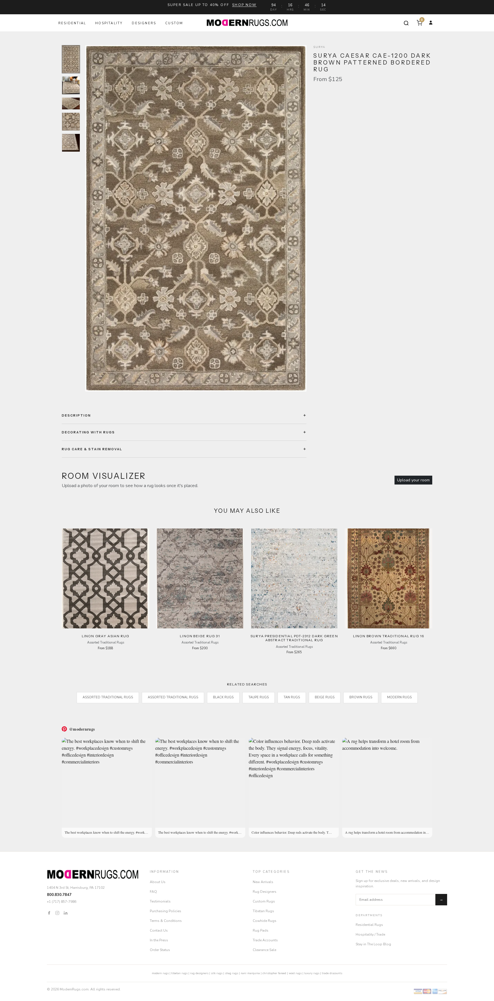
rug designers (199, 973)
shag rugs (231, 973)
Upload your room (413, 480)
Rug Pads (260, 930)
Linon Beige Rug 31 (200, 636)
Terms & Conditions (166, 920)
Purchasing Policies (165, 911)
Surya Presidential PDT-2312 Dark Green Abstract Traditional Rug (294, 638)
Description (76, 415)
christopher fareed (274, 973)
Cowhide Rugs (264, 920)
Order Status (160, 950)
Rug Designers (264, 891)
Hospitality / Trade (370, 934)
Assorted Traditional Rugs (108, 697)
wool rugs (295, 973)
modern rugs (160, 973)
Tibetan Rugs (263, 911)
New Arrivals (263, 882)
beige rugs (324, 697)
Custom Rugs (264, 901)
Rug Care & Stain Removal (92, 449)
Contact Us (159, 930)
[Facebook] (49, 912)
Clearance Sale (264, 950)
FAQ (153, 891)
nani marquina (250, 973)
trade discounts (332, 973)
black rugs (223, 697)
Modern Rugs (399, 697)
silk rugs (216, 973)
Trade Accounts (265, 940)
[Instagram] (57, 912)
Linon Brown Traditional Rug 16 (388, 636)
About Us (158, 882)
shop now (244, 5)
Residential (72, 23)
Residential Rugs (369, 924)
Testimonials (160, 901)
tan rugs (292, 697)
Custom (174, 23)
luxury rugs (311, 973)
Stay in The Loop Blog (373, 944)
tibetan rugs (179, 973)
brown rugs (360, 697)
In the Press (159, 940)
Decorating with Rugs (88, 432)
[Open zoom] (195, 218)
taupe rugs (258, 697)
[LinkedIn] (65, 912)
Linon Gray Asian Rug (106, 636)
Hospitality (109, 23)
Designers (144, 23)
